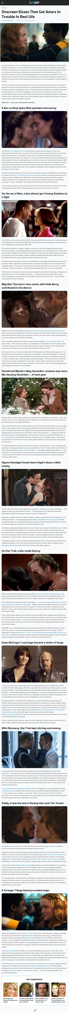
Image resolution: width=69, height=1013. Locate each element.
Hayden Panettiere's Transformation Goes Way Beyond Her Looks (58, 1000)
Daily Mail (21, 865)
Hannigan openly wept (10, 545)
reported (28, 865)
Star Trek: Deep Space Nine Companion (27, 175)
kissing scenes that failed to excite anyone (42, 859)
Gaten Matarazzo (29, 938)
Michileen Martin (8, 20)
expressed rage (15, 964)
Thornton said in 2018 (53, 341)
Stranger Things (27, 933)
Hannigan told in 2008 (49, 520)
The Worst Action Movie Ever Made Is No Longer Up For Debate (26, 1000)
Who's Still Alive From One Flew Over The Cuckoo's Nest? (41, 1000)
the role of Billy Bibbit (28, 450)
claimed (14, 714)
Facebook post (7, 791)
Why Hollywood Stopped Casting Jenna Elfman (10, 1000)
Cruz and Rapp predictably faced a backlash (17, 789)
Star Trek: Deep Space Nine (16, 151)
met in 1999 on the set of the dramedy (45, 331)
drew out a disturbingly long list (38, 966)
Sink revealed (11, 951)
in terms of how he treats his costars (48, 594)
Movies (4, 7)
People (47, 240)
